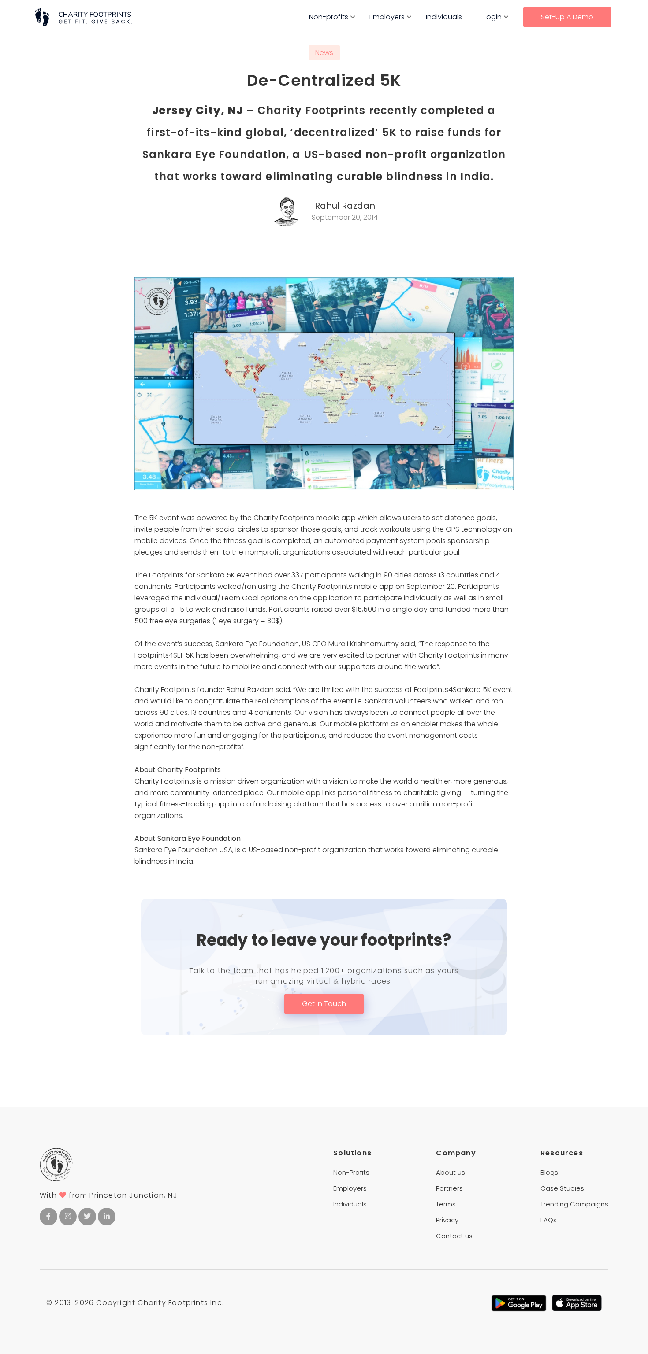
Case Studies (562, 1188)
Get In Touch (324, 1004)
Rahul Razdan (345, 206)
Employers (387, 17)
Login (493, 17)
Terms (446, 1204)
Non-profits (328, 17)
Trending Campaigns (574, 1204)
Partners (449, 1188)
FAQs (548, 1220)
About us (450, 1172)
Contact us (454, 1235)
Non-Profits (351, 1172)
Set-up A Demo (567, 17)
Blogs (549, 1172)
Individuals (444, 17)
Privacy (447, 1220)
